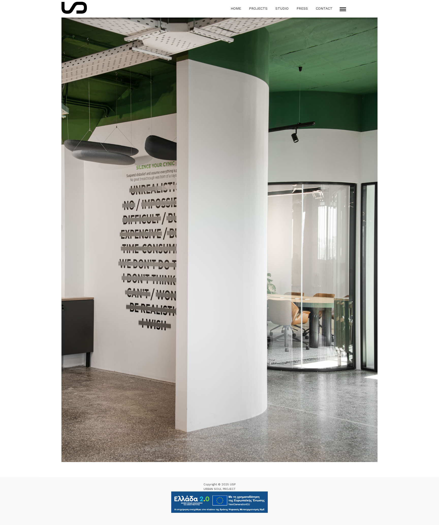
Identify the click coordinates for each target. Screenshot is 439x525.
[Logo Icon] (74, 8)
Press (302, 8)
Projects (258, 8)
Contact (324, 8)
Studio (282, 8)
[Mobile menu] (343, 9)
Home (236, 8)
